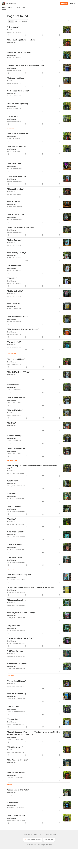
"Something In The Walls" (18, 790)
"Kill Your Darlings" (15, 651)
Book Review (11, 30)
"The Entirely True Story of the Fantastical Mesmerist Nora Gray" (32, 467)
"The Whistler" (13, 202)
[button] (3, 7)
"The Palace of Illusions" (17, 760)
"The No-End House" (16, 773)
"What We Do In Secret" (17, 664)
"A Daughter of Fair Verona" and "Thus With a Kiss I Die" (31, 587)
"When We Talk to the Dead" (19, 53)
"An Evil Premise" (14, 265)
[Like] (8, 35)
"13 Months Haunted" (16, 448)
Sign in (72, 3)
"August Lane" (13, 706)
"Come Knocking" (14, 436)
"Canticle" (11, 494)
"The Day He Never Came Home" (21, 613)
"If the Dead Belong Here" (18, 91)
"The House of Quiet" (16, 214)
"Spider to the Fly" (15, 291)
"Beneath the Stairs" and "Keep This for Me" (25, 65)
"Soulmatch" (12, 481)
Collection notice (50, 834)
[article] (39, 31)
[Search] (69, 21)
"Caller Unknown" (14, 240)
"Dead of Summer (14, 545)
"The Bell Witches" (15, 410)
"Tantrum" (11, 423)
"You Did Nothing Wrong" (18, 104)
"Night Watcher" (14, 625)
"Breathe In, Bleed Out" (17, 176)
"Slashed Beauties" (15, 189)
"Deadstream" (13, 803)
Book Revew (11, 628)
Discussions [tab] (23, 21)
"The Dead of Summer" (17, 146)
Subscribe (64, 3)
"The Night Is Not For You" (18, 134)
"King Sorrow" (13, 27)
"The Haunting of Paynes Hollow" (21, 40)
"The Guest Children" (16, 397)
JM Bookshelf (17, 32)
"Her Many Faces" (14, 557)
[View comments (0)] (25, 35)
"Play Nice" (12, 278)
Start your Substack (34, 840)
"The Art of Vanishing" (16, 694)
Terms (42, 834)
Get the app (49, 840)
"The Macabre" (13, 304)
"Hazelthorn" (12, 116)
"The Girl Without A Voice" (18, 372)
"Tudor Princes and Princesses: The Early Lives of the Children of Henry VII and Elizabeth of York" (34, 733)
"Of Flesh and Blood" (16, 359)
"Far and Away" (13, 719)
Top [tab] (16, 21)
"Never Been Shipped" (16, 681)
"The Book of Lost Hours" (17, 316)
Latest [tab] (11, 21)
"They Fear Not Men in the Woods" (21, 227)
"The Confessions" (15, 506)
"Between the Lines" (15, 78)
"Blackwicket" (13, 385)
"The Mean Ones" (14, 164)
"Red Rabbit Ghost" (15, 532)
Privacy (36, 834)
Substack (29, 845)
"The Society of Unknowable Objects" (23, 329)
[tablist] (17, 21)
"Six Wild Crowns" (15, 747)
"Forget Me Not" (14, 342)
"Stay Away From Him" (16, 600)
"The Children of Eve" (16, 815)
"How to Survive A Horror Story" (20, 638)
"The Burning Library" (16, 253)
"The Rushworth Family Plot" (19, 575)
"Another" (11, 519)
